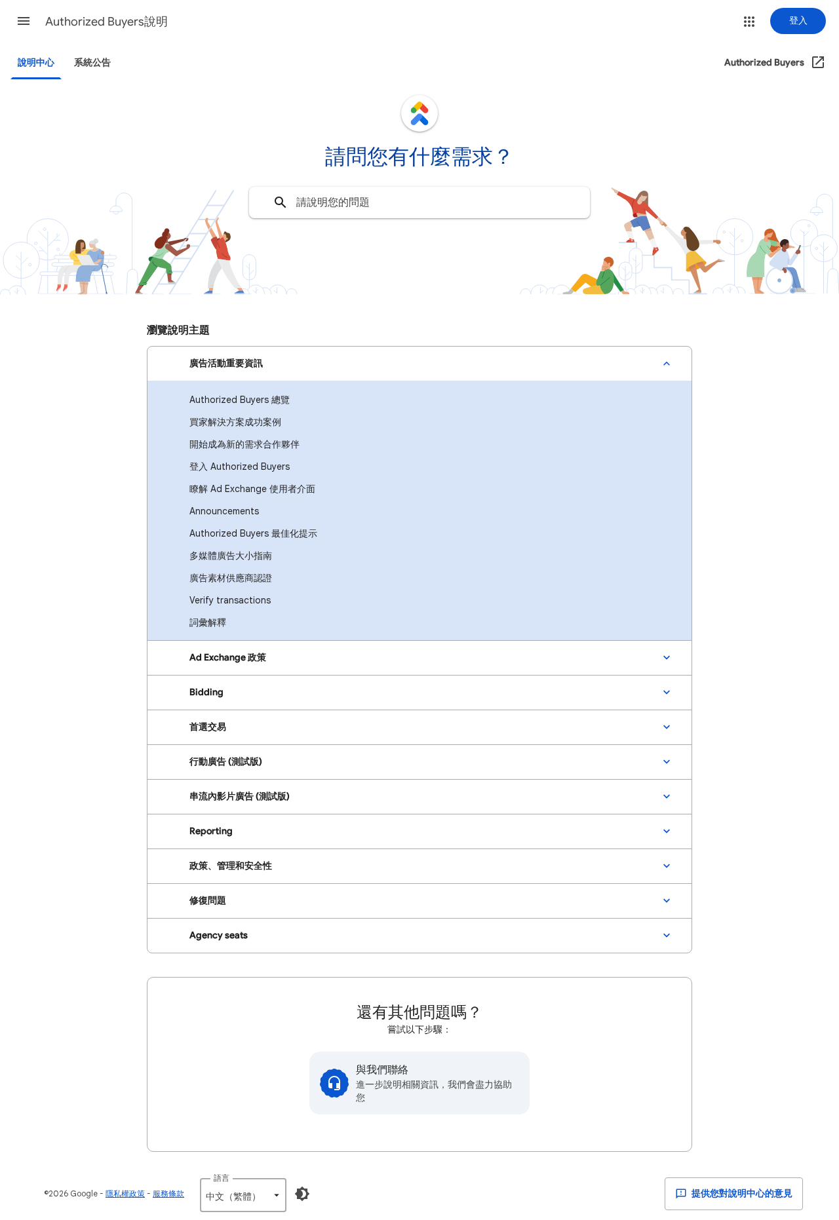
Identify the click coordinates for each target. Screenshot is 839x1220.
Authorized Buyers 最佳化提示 (253, 533)
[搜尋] (280, 202)
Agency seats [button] (218, 935)
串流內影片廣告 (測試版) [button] (239, 796)
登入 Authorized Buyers (239, 466)
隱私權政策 (125, 1193)
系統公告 (92, 62)
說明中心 (36, 62)
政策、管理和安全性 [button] (230, 865)
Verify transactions (230, 600)
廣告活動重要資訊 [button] (226, 363)
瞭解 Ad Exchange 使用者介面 (252, 489)
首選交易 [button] (207, 727)
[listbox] (243, 1195)
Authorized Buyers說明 (106, 21)
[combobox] (419, 202)
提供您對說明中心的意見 (741, 1193)
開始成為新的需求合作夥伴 (244, 444)
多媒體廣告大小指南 (230, 556)
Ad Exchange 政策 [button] (227, 657)
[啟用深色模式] (302, 1194)
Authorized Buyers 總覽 (239, 400)
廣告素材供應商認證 (230, 578)
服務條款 (168, 1193)
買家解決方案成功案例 (235, 422)
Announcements (224, 511)
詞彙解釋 (207, 622)
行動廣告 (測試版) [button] (225, 761)
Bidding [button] (206, 692)
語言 (221, 1178)
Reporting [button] (211, 831)
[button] (23, 21)
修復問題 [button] (207, 900)
